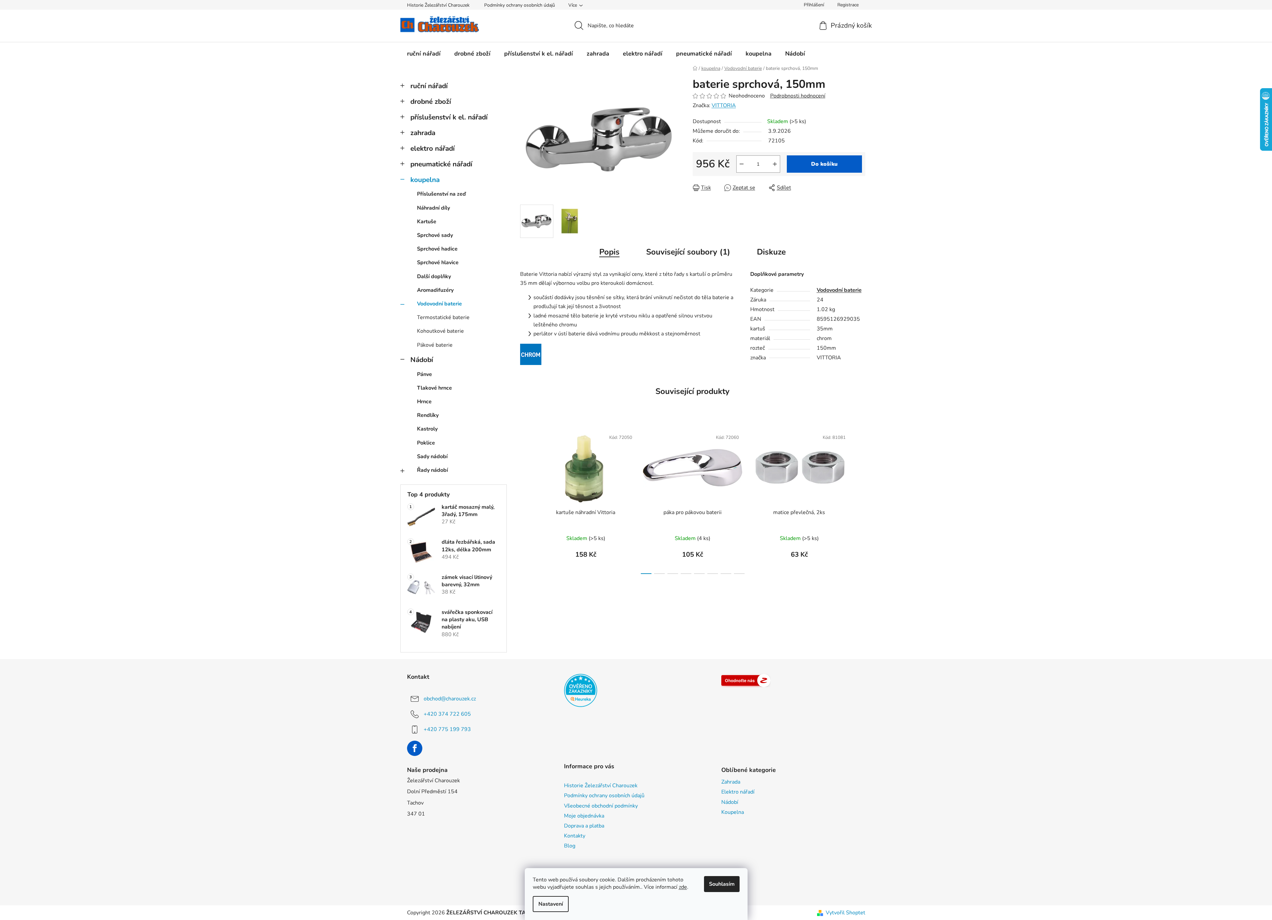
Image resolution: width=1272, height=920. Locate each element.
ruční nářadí (429, 86)
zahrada (422, 132)
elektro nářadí (432, 148)
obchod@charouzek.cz (450, 698)
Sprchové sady (435, 235)
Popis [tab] (609, 252)
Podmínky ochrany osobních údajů (519, 5)
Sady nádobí (432, 456)
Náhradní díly (433, 208)
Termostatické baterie (443, 317)
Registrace (848, 5)
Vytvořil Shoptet (845, 912)
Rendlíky (428, 415)
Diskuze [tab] (771, 252)
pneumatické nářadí (441, 164)
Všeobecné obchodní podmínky (601, 806)
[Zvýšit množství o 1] (775, 164)
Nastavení (550, 904)
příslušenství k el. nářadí (449, 117)
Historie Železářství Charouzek (438, 5)
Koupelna (732, 812)
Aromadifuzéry (435, 290)
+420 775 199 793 (447, 729)
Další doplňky (434, 276)
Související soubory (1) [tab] (688, 252)
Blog (569, 845)
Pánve (424, 374)
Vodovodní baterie (439, 303)
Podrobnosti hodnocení (797, 95)
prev (525, 500)
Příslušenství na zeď (441, 194)
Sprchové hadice (437, 249)
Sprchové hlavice (438, 262)
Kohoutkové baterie (440, 331)
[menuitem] (423, 53)
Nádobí (421, 359)
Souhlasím (722, 884)
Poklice (426, 443)
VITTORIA (724, 105)
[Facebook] (414, 748)
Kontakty (574, 835)
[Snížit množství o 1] (742, 164)
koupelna (425, 179)
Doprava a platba (584, 825)
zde (683, 887)
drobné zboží (430, 101)
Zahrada (730, 782)
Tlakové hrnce (434, 388)
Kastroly (427, 429)
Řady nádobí (432, 470)
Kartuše (426, 221)
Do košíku (824, 164)
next (860, 500)
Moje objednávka (584, 816)
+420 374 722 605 (447, 713)
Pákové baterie (435, 345)
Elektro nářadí (738, 792)
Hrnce (424, 401)
